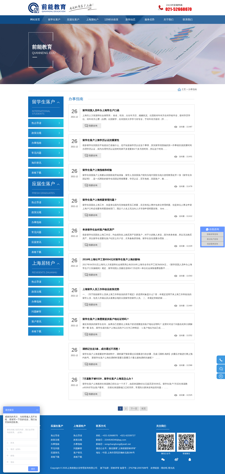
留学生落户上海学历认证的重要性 (100, 140)
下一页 (134, 408)
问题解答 (36, 311)
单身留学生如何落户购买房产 (98, 229)
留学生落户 (54, 19)
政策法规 (36, 133)
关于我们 (168, 19)
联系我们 (188, 19)
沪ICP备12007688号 (138, 468)
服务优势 (149, 19)
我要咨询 (93, 125)
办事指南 (192, 89)
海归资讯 (36, 162)
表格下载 (36, 172)
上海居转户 (92, 19)
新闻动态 (130, 19)
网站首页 (35, 19)
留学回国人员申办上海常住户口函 (100, 110)
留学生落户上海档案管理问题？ (99, 199)
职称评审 (115, 468)
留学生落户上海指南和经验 (97, 170)
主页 (184, 89)
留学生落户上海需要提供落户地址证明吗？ (105, 319)
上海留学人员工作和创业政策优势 (100, 289)
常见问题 (36, 153)
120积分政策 (111, 19)
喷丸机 (171, 468)
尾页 (143, 408)
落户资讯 (36, 321)
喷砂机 (164, 468)
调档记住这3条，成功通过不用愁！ (101, 349)
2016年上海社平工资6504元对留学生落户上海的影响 (111, 259)
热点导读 (36, 123)
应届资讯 (36, 242)
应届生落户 (73, 19)
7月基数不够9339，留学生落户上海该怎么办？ (107, 378)
